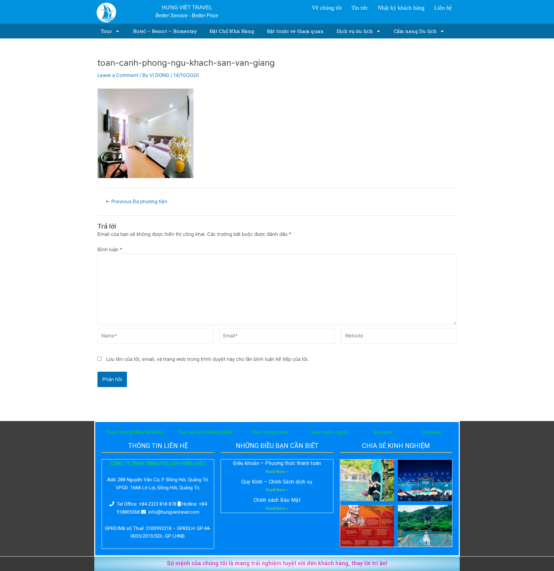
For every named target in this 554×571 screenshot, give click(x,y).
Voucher (383, 432)
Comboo (431, 432)
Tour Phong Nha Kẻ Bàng (134, 432)
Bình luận (109, 249)
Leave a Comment (117, 75)
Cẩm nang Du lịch (415, 31)
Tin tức (359, 7)
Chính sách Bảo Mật (277, 500)
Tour (106, 31)
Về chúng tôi (327, 7)
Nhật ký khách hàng (401, 7)
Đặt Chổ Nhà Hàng (232, 31)
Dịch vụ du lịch (355, 31)
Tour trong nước (270, 432)
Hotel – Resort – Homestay (165, 31)
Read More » (277, 471)
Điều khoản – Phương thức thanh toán (277, 463)
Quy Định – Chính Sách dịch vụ (277, 482)
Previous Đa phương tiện (136, 201)
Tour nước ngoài (329, 432)
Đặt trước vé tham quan (295, 31)
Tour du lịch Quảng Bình (205, 432)
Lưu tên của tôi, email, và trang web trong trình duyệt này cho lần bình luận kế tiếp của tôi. (207, 359)
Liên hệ (443, 7)
